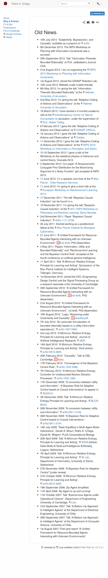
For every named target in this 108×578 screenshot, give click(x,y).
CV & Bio (8, 24)
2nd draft (76, 295)
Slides (60, 359)
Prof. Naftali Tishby (53, 122)
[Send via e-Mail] (88, 22)
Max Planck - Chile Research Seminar (69, 180)
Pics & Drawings (11, 30)
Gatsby (80, 137)
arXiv (86, 43)
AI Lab (85, 457)
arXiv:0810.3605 (52, 352)
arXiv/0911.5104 (52, 423)
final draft (64, 242)
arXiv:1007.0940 (67, 329)
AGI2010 (48, 393)
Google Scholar (14, 34)
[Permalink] (97, 22)
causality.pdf (81, 318)
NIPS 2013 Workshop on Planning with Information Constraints (68, 73)
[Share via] (83, 22)
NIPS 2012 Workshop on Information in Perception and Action (68, 146)
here (69, 201)
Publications (9, 27)
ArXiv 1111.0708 (64, 220)
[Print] (92, 22)
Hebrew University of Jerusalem (66, 105)
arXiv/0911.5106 (72, 412)
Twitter (9, 37)
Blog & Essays (11, 21)
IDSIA (85, 442)
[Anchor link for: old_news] (59, 31)
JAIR (82, 340)
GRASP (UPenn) (85, 130)
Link (73, 502)
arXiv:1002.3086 (68, 367)
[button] (99, 3)
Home (6, 18)
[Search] (89, 3)
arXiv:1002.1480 (66, 378)
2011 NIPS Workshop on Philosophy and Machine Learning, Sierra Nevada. (69, 210)
